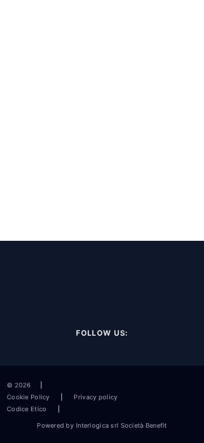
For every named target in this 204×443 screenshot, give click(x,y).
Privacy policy (94, 397)
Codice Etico (28, 409)
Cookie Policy (29, 397)
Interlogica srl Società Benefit (121, 425)
